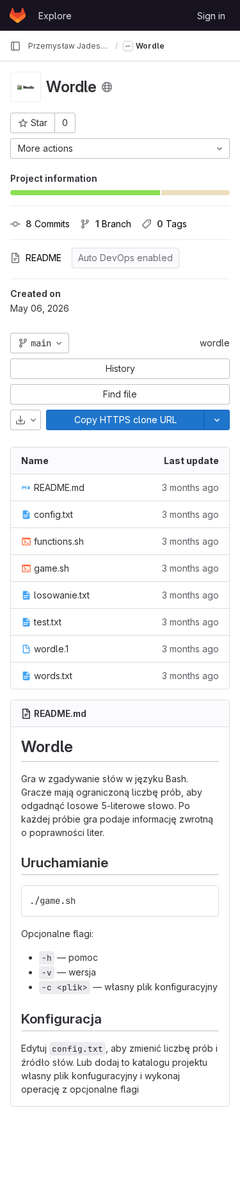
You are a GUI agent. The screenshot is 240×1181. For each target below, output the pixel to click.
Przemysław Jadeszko (69, 46)
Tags (172, 223)
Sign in (211, 15)
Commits (48, 223)
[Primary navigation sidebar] (15, 46)
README (43, 257)
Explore (55, 15)
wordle (215, 342)
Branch (113, 223)
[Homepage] (17, 15)
